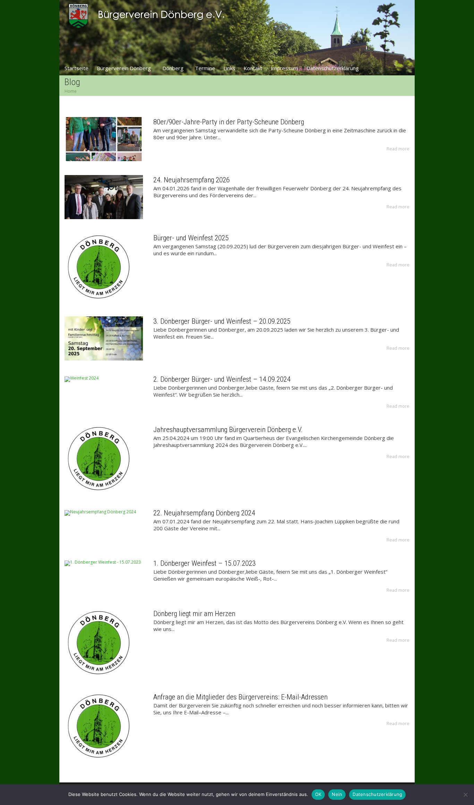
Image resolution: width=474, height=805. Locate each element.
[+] (104, 139)
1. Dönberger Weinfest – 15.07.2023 (204, 563)
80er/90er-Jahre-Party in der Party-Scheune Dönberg (228, 122)
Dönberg (173, 68)
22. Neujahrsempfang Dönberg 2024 (204, 513)
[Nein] (465, 794)
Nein (337, 794)
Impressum (284, 68)
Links (229, 68)
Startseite (76, 68)
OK (318, 794)
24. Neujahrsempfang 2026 (191, 180)
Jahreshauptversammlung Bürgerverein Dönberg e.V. (228, 429)
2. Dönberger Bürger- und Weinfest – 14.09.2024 (221, 379)
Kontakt (253, 68)
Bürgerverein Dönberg (124, 68)
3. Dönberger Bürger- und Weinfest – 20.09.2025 (221, 321)
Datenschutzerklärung (332, 68)
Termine (205, 68)
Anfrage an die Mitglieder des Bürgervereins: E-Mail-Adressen (240, 697)
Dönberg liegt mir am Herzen (194, 613)
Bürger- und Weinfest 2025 (191, 238)
